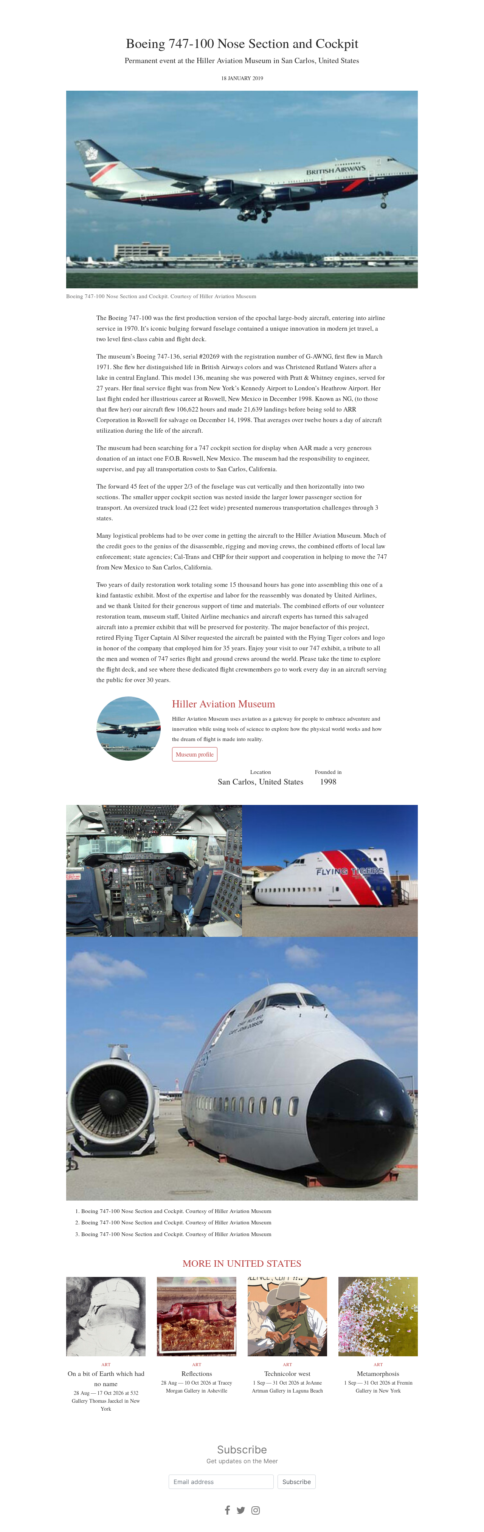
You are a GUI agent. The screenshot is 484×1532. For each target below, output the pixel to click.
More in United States (242, 1263)
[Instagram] (255, 1510)
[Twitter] (240, 1510)
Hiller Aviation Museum (223, 703)
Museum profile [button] (195, 754)
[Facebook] (227, 1510)
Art (105, 1364)
